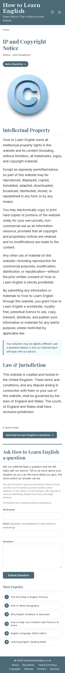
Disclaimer (28, 664)
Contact (41, 668)
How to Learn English (22, 8)
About (15, 664)
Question (8, 541)
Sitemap (28, 668)
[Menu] (59, 12)
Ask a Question (14, 64)
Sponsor (55, 668)
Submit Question (18, 575)
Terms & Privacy (47, 664)
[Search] (52, 12)
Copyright (14, 668)
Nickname (9, 509)
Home (6, 29)
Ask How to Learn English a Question (28, 435)
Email (29, 525)
